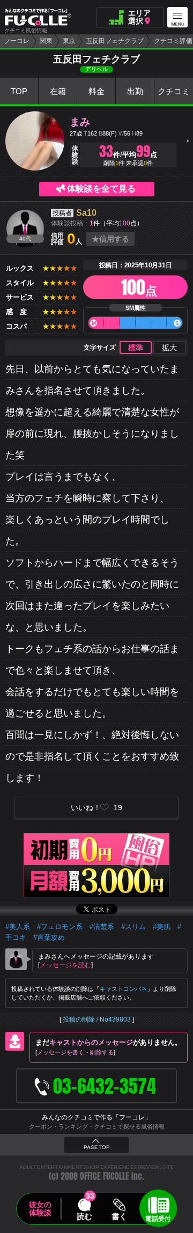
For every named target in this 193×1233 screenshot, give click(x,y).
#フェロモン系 (60, 927)
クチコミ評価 (173, 41)
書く (119, 1216)
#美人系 (17, 927)
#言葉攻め (49, 937)
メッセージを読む (65, 965)
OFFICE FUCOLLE (104, 1176)
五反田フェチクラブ (115, 41)
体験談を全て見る (101, 188)
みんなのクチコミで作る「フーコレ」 (96, 1117)
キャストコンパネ (123, 989)
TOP (19, 91)
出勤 (135, 91)
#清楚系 (102, 927)
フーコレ (16, 41)
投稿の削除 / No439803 (97, 1019)
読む (84, 1216)
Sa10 (86, 212)
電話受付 (158, 1218)
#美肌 (161, 927)
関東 (46, 41)
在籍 (58, 91)
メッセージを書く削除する (75, 1052)
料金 (96, 91)
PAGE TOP (96, 1147)
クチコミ (174, 91)
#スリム (133, 927)
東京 (69, 41)
